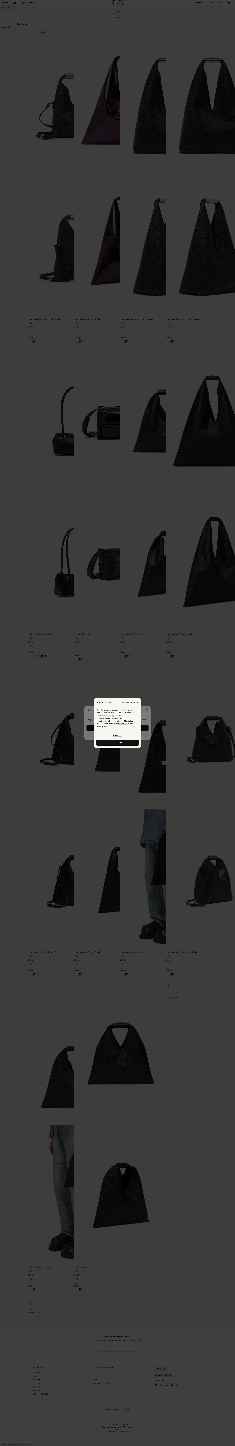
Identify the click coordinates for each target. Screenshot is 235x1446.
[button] (129, 702)
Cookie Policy (123, 724)
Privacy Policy (102, 726)
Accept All (117, 743)
